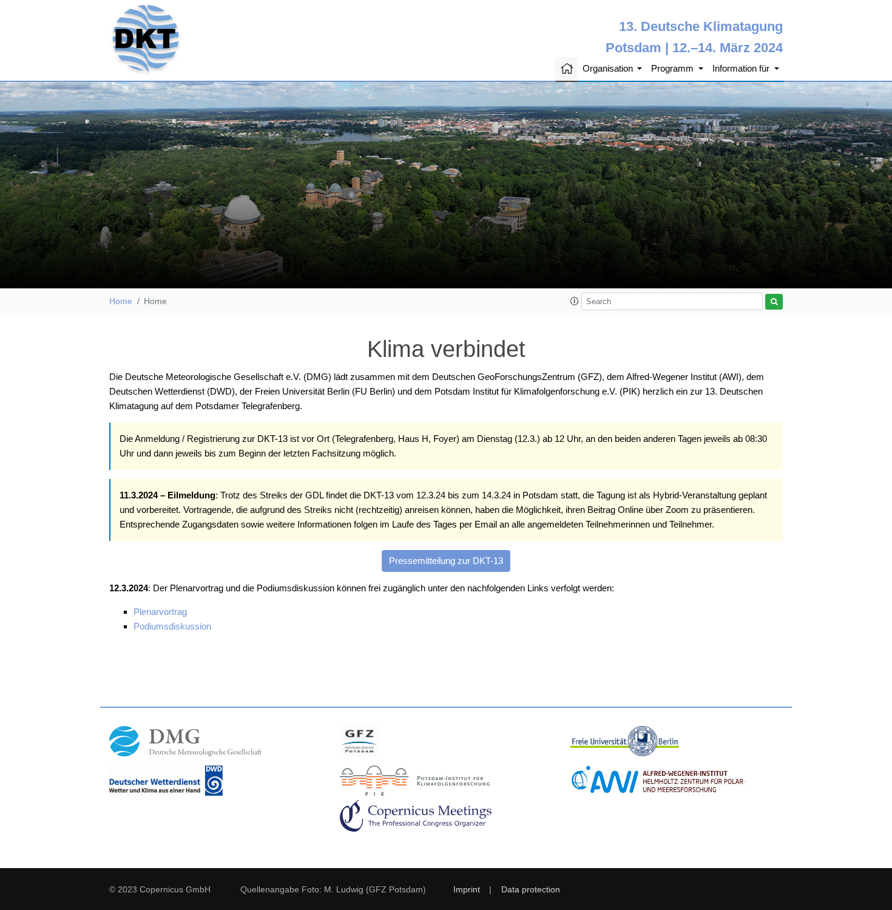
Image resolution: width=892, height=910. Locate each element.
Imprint (466, 889)
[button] (574, 301)
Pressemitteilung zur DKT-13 (446, 560)
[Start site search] (774, 302)
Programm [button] (673, 68)
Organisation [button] (609, 68)
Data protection (530, 889)
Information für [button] (742, 68)
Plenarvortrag (160, 611)
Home (120, 301)
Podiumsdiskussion (172, 626)
